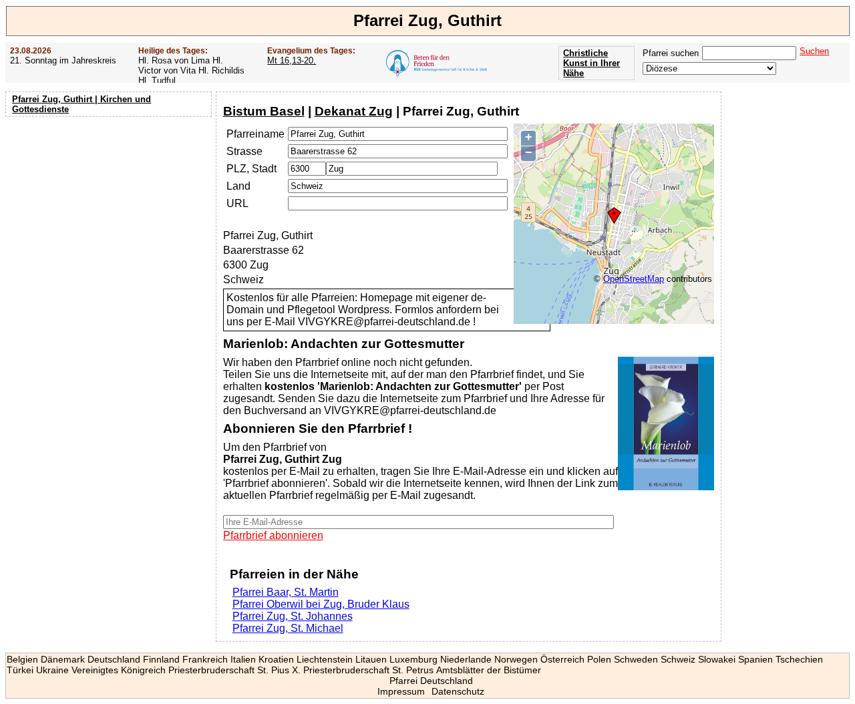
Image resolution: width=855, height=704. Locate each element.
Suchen (814, 51)
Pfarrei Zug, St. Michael (287, 628)
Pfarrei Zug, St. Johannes (292, 616)
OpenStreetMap (633, 279)
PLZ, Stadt (251, 168)
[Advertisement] (110, 207)
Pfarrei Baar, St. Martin (285, 592)
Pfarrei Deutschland (431, 680)
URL (237, 203)
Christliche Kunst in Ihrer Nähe (591, 63)
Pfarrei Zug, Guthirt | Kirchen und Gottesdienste (81, 104)
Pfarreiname (255, 134)
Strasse (244, 151)
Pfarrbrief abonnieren (273, 535)
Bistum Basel (264, 111)
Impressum (401, 691)
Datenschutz (458, 691)
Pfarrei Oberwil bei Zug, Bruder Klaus (320, 604)
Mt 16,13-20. (291, 60)
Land (238, 186)
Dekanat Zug (354, 111)
